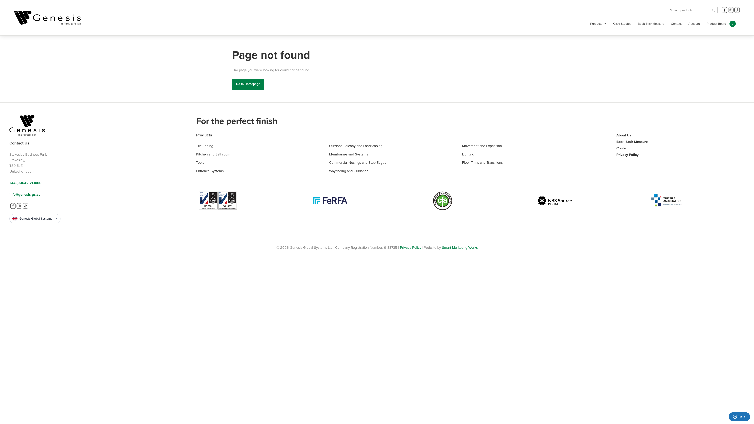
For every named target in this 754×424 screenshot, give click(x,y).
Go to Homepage (248, 84)
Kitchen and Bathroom (213, 154)
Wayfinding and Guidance (348, 170)
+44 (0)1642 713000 (25, 183)
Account (694, 23)
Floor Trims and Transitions (482, 162)
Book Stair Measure (651, 23)
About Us (623, 135)
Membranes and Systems (348, 154)
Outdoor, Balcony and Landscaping (355, 145)
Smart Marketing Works (460, 247)
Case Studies (622, 23)
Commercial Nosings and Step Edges (357, 162)
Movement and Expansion (482, 145)
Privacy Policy (627, 154)
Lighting (468, 154)
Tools (200, 162)
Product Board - (720, 23)
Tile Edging (204, 145)
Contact (676, 23)
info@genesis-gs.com (26, 194)
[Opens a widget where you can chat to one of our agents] (739, 417)
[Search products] (713, 10)
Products (596, 23)
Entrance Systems (210, 170)
